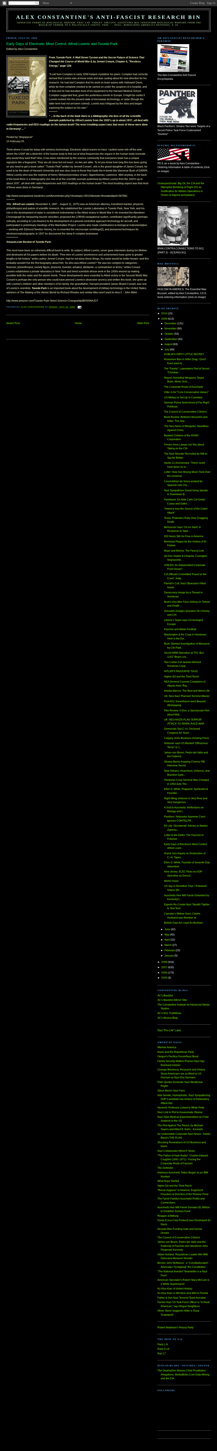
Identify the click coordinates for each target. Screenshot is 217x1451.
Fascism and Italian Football (180, 629)
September (171, 339)
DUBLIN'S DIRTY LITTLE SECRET (184, 354)
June (167, 929)
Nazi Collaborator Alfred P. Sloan (176, 1150)
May (167, 934)
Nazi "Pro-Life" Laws (169, 1030)
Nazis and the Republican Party (175, 1052)
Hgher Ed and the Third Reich (174, 1185)
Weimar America (166, 1047)
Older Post (143, 323)
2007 (164, 967)
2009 (164, 318)
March (168, 945)
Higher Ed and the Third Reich (181, 676)
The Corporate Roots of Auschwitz (183, 386)
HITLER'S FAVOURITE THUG (181, 671)
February (169, 950)
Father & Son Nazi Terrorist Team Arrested (181, 1297)
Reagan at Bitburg (167, 1215)
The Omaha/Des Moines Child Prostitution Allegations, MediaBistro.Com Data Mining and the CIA (183, 1374)
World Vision (171, 880)
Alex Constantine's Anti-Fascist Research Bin (108, 17)
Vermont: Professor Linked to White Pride (180, 1107)
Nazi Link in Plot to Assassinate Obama (179, 1112)
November (170, 328)
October (169, 333)
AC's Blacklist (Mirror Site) (172, 1000)
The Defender (165, 1167)
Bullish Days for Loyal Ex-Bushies (183, 922)
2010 (164, 313)
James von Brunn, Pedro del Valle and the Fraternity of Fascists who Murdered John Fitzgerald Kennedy (182, 1245)
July (167, 349)
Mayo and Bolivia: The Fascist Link (184, 550)
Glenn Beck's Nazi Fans (171, 1090)
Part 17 (161, 1353)
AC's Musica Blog (167, 1017)
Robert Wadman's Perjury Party (175, 1327)
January (169, 955)
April (167, 939)
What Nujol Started (168, 1181)
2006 (164, 972)
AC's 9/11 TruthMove (169, 1013)
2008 (164, 962)
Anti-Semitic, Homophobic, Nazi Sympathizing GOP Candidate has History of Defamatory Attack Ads (183, 1099)
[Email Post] (79, 307)
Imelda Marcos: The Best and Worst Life (187, 690)
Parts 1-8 (162, 1344)
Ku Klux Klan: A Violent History (174, 1288)
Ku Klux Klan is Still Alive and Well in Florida (182, 1293)
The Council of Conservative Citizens (185, 411)
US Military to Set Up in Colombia (183, 397)
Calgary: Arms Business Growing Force (186, 738)
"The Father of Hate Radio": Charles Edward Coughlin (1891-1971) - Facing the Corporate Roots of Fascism (182, 1159)
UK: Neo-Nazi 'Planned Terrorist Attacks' (187, 696)
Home (78, 323)
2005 (164, 977)
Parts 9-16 (163, 1348)
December (170, 323)
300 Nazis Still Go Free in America (183, 536)
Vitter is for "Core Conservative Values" (186, 392)
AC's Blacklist (165, 995)
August (168, 344)
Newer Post (13, 323)
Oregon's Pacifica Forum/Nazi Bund (177, 1056)
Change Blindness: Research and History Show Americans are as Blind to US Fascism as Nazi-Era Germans (181, 1073)
